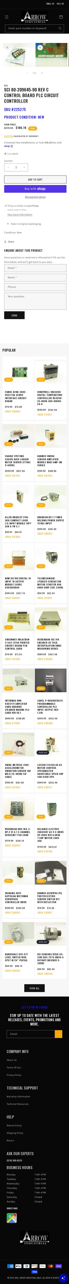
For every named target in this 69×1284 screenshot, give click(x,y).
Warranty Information (18, 1096)
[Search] (60, 28)
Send (14, 315)
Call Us (60, 3)
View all (35, 988)
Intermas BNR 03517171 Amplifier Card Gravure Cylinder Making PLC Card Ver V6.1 (17, 706)
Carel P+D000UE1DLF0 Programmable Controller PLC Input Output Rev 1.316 (50, 706)
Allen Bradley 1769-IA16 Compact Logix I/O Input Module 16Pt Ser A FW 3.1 (18, 522)
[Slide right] (42, 73)
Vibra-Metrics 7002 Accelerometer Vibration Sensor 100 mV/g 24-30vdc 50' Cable (18, 770)
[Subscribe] (58, 1034)
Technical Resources (17, 1103)
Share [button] (11, 241)
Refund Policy (14, 1125)
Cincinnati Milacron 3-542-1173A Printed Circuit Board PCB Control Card (17, 644)
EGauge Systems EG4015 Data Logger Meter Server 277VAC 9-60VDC (17, 461)
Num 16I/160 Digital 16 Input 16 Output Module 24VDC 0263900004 (18, 583)
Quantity (8, 160)
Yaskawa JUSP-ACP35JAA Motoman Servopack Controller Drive (16, 898)
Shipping (8, 136)
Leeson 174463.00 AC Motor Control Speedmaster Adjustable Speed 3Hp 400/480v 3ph (50, 770)
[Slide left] (27, 73)
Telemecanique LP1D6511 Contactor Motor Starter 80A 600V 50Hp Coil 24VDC (50, 583)
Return (10, 1140)
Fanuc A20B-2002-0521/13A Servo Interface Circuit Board (16, 396)
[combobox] (34, 28)
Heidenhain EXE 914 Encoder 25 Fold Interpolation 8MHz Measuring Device (49, 644)
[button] (6, 17)
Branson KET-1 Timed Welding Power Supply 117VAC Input (50, 520)
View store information (20, 214)
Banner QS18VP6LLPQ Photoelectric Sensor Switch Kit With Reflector (49, 898)
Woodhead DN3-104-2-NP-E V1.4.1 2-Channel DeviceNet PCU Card (18, 832)
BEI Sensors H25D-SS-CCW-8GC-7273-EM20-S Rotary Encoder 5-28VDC (50, 959)
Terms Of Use (14, 1067)
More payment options (35, 197)
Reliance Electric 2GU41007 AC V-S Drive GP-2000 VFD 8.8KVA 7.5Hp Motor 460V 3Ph (50, 835)
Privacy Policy (14, 1074)
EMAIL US (50, 3)
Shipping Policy (15, 1132)
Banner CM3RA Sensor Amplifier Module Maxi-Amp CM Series (49, 461)
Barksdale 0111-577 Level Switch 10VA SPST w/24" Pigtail (16, 957)
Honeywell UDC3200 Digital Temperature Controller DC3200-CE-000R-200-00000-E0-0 (49, 398)
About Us (12, 1059)
